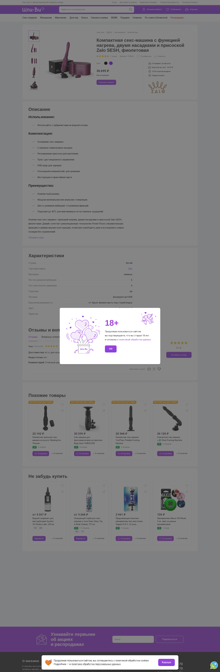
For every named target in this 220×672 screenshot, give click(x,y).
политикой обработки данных (135, 339)
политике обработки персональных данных (96, 664)
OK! (111, 349)
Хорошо (166, 662)
